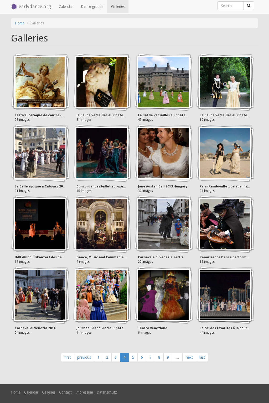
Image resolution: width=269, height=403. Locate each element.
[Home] (15, 7)
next (189, 357)
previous (84, 357)
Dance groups (92, 6)
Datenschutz (107, 392)
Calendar (66, 6)
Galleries (118, 6)
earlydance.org (35, 6)
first (67, 357)
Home (19, 23)
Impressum (84, 392)
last (202, 357)
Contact (65, 392)
